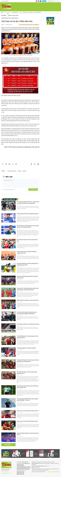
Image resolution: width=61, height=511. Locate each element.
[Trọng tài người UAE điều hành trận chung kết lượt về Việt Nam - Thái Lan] (8, 403)
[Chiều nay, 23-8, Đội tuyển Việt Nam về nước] (8, 425)
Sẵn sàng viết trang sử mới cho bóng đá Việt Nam (27, 240)
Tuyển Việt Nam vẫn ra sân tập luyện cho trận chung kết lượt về (27, 336)
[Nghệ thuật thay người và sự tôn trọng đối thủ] (8, 304)
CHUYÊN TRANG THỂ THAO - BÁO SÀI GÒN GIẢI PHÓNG (6, 7)
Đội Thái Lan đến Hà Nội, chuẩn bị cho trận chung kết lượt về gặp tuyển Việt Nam (27, 313)
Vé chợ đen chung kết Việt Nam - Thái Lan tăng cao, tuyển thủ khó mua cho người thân (28, 202)
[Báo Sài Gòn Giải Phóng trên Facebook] (36, 1)
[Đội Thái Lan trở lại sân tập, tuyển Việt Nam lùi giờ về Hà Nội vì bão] (8, 390)
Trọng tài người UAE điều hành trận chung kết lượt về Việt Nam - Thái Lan (27, 399)
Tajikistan (24, 171)
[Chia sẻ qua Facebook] (34, 164)
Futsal (20, 12)
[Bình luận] (6, 164)
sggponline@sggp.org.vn (6, 473)
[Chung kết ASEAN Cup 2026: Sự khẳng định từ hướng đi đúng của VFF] (8, 267)
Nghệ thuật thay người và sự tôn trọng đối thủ (27, 300)
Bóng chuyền (25, 12)
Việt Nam (19, 171)
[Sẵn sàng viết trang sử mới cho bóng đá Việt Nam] (8, 243)
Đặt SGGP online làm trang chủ (53, 471)
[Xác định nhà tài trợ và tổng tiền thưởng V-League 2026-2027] (8, 255)
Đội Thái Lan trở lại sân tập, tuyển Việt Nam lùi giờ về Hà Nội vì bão (27, 386)
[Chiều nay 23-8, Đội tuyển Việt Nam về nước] (8, 414)
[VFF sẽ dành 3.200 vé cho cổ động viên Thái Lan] (8, 328)
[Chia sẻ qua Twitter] (38, 164)
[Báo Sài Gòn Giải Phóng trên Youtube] (38, 1)
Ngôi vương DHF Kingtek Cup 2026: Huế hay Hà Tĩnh (28, 434)
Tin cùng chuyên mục (9, 199)
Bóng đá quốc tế (15, 12)
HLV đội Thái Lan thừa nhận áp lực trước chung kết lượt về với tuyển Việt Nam (28, 226)
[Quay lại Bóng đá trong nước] (2, 164)
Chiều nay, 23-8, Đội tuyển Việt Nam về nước (27, 421)
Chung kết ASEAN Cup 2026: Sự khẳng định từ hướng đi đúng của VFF (27, 264)
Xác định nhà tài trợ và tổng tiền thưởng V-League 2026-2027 (27, 252)
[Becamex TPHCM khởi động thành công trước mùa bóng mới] (8, 280)
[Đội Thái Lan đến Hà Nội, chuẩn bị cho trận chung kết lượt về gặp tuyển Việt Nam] (8, 316)
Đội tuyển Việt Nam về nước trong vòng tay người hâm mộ (27, 372)
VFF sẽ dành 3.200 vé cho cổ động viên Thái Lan (28, 324)
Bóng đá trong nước (7, 12)
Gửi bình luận (34, 189)
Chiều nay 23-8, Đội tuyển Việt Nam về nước (27, 410)
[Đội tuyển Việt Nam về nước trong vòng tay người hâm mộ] (8, 375)
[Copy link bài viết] (12, 164)
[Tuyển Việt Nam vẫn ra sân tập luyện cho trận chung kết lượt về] (8, 340)
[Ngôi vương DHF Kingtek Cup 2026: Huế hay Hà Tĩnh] (8, 437)
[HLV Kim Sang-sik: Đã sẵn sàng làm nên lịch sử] (8, 218)
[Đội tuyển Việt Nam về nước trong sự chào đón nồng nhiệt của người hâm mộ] (8, 364)
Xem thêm (8, 444)
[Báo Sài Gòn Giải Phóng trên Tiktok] (40, 1)
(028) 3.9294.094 (5, 471)
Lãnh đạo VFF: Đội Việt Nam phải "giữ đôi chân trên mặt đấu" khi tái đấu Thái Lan (27, 289)
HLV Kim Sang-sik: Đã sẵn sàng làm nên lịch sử (28, 213)
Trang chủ (2, 12)
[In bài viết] (16, 164)
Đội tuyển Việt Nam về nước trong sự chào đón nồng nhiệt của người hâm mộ (28, 360)
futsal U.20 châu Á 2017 (12, 171)
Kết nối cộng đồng (37, 12)
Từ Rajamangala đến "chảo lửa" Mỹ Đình (26, 348)
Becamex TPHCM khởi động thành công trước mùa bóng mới (27, 277)
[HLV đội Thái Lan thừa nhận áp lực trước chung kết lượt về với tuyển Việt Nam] (8, 229)
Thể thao (3, 15)
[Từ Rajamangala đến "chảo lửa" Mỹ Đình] (8, 352)
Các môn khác (30, 12)
